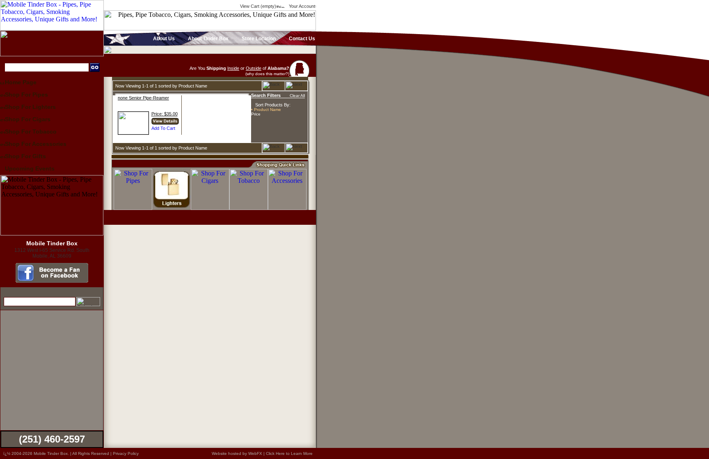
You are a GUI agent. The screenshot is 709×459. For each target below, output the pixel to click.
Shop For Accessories (35, 144)
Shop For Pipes (26, 94)
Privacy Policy (126, 453)
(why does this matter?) (267, 74)
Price (256, 114)
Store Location (258, 39)
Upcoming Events (30, 168)
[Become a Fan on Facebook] (52, 280)
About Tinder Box (208, 39)
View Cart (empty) (257, 6)
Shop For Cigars (27, 119)
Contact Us (301, 39)
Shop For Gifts (25, 156)
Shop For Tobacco (31, 131)
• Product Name (266, 109)
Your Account (301, 6)
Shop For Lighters (30, 107)
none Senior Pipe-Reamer (143, 97)
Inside (233, 68)
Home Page (21, 82)
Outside (253, 68)
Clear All (297, 95)
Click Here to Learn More (289, 453)
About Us (163, 39)
